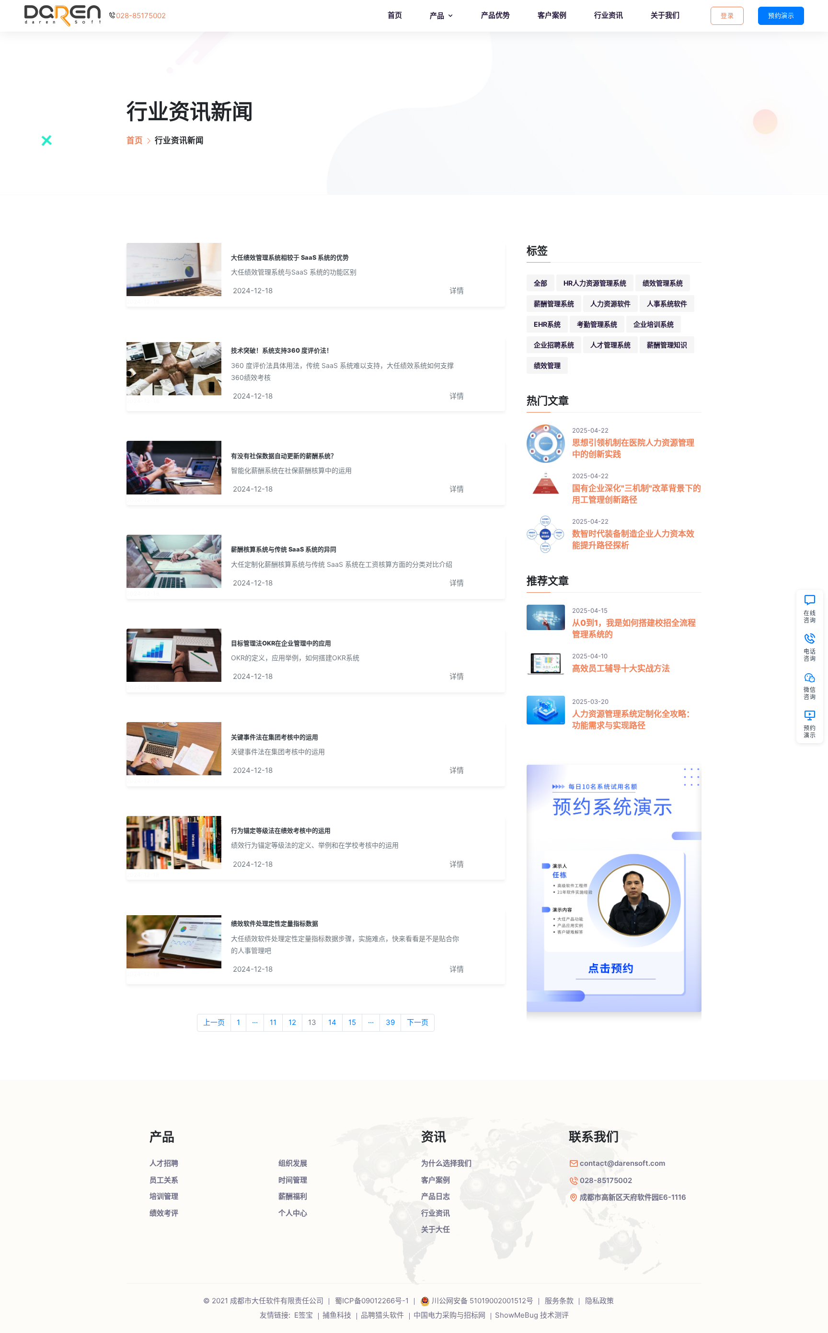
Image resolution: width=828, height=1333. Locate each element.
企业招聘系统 (554, 345)
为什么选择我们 (446, 1163)
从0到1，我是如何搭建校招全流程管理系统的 (634, 628)
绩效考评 (164, 1213)
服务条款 (559, 1300)
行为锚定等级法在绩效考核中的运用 (281, 830)
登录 (727, 15)
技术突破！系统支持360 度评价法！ (282, 350)
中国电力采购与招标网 (449, 1315)
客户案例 (552, 15)
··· (255, 1022)
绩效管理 (547, 365)
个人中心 (292, 1213)
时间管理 (292, 1179)
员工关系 (164, 1179)
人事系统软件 (667, 303)
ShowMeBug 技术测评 (532, 1315)
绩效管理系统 (663, 283)
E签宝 (303, 1315)
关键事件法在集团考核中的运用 (274, 737)
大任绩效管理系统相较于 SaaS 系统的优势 (290, 257)
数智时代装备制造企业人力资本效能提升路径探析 (633, 539)
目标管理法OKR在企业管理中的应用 (281, 643)
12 (292, 1022)
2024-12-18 (253, 290)
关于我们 (665, 15)
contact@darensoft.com (622, 1163)
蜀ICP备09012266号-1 (372, 1300)
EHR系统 (547, 324)
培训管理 (164, 1196)
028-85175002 (141, 15)
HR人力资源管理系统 (595, 283)
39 (390, 1022)
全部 (540, 283)
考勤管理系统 (597, 324)
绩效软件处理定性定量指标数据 (274, 923)
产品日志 (435, 1196)
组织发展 (292, 1163)
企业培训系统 (653, 324)
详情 (456, 290)
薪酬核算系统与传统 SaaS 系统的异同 (283, 549)
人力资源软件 (610, 303)
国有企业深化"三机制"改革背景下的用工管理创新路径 (636, 494)
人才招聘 (164, 1163)
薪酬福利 (292, 1196)
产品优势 (495, 15)
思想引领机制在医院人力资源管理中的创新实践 (633, 448)
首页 (395, 15)
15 (352, 1022)
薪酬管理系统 (554, 303)
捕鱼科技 (336, 1315)
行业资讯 (608, 15)
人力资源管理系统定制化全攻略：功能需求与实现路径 (633, 719)
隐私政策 (599, 1300)
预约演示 (781, 15)
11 (273, 1022)
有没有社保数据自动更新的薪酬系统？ (284, 456)
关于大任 (435, 1229)
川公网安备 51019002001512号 (482, 1300)
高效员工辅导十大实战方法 (621, 668)
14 (332, 1022)
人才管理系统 (610, 345)
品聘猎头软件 (382, 1315)
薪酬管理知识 (667, 345)
